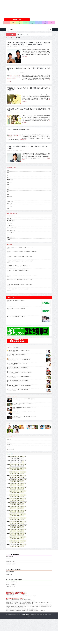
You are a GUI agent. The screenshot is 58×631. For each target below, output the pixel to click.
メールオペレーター (11, 216)
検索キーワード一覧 (11, 586)
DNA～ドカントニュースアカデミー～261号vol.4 (16, 300)
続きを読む (25, 56)
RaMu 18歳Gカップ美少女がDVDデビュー (17, 354)
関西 (26, 22)
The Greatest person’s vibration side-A (20, 46)
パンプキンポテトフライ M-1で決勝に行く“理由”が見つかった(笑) (19, 279)
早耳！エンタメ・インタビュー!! (19, 72)
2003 (8, 544)
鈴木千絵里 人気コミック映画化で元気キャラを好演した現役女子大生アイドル (28, 110)
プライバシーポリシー (11, 563)
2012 (8, 510)
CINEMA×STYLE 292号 (23, 34)
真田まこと (9, 444)
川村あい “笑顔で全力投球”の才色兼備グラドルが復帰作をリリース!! (20, 247)
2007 (8, 529)
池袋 (8, 175)
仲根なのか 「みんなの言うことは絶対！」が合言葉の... (20, 372)
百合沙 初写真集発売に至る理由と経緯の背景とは (19, 380)
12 (22, 462)
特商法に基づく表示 (11, 561)
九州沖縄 (45, 22)
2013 (8, 506)
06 (22, 456)
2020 (8, 479)
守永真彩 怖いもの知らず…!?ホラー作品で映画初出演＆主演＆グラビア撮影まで (28, 89)
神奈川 (8, 187)
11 (19, 469)
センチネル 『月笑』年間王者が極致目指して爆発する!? (18, 270)
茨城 (8, 194)
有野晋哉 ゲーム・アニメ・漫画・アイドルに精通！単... (24, 412)
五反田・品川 (10, 179)
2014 (8, 502)
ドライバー (9, 235)
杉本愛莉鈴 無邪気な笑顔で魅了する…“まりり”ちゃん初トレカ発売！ (20, 261)
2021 (8, 475)
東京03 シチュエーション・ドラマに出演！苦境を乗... (23, 399)
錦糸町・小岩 (10, 182)
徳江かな (9, 439)
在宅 (51, 22)
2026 (8, 456)
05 (20, 456)
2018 (8, 487)
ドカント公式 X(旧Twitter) (12, 581)
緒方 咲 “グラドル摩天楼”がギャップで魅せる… (18, 389)
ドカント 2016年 (10, 449)
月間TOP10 (9, 347)
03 (15, 456)
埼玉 (8, 189)
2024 (8, 464)
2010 (8, 518)
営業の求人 (9, 223)
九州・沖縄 (9, 206)
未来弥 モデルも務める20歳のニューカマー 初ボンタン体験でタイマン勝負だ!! (28, 147)
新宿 (8, 170)
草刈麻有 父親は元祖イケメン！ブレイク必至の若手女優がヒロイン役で (28, 69)
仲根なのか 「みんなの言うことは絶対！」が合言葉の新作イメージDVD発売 (21, 251)
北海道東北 (32, 22)
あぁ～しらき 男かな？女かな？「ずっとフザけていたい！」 (18, 265)
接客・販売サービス (11, 230)
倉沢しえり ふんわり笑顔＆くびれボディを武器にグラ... (20, 376)
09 (14, 469)
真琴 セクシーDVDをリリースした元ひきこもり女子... (19, 359)
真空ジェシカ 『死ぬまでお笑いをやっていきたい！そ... (23, 403)
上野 (8, 177)
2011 (8, 514)
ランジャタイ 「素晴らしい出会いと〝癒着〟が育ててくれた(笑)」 (20, 256)
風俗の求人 (9, 218)
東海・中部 (9, 196)
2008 (8, 525)
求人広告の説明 (10, 556)
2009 (8, 521)
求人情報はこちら (17, 19)
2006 (8, 533)
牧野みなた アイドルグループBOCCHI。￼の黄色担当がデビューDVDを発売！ (22, 275)
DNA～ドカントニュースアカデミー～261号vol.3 (16, 308)
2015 (8, 498)
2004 (8, 541)
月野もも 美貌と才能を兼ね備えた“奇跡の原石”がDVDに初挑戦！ (19, 284)
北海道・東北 (10, 201)
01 (9, 456)
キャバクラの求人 (10, 220)
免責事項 (8, 559)
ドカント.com (26, 614)
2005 (8, 537)
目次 (13, 132)
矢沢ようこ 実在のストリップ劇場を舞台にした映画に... (20, 385)
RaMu (8, 442)
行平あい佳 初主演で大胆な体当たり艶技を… (18, 367)
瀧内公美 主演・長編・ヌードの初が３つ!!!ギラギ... (19, 350)
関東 (13, 22)
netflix (8, 446)
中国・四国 (9, 203)
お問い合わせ (9, 574)
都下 (8, 184)
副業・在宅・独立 (10, 237)
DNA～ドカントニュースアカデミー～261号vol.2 (16, 316)
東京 (7, 22)
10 (17, 469)
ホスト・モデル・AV (11, 227)
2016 (8, 495)
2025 (8, 460)
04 (17, 456)
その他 (8, 239)
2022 (8, 472)
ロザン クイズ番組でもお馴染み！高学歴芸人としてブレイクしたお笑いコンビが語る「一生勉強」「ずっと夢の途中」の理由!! (28, 43)
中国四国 (39, 22)
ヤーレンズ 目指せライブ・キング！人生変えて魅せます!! (18, 289)
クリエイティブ (10, 232)
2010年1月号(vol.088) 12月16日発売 (18, 130)
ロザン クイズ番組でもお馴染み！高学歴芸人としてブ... (24, 407)
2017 (8, 491)
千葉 (8, 191)
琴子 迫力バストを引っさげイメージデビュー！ (18, 363)
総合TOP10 (16, 347)
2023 (8, 468)
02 (12, 456)
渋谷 (8, 172)
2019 (8, 483)
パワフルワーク (10, 225)
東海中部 (19, 22)
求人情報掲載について (11, 571)
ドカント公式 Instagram (11, 584)
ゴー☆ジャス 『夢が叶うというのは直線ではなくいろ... (24, 416)
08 (12, 469)
